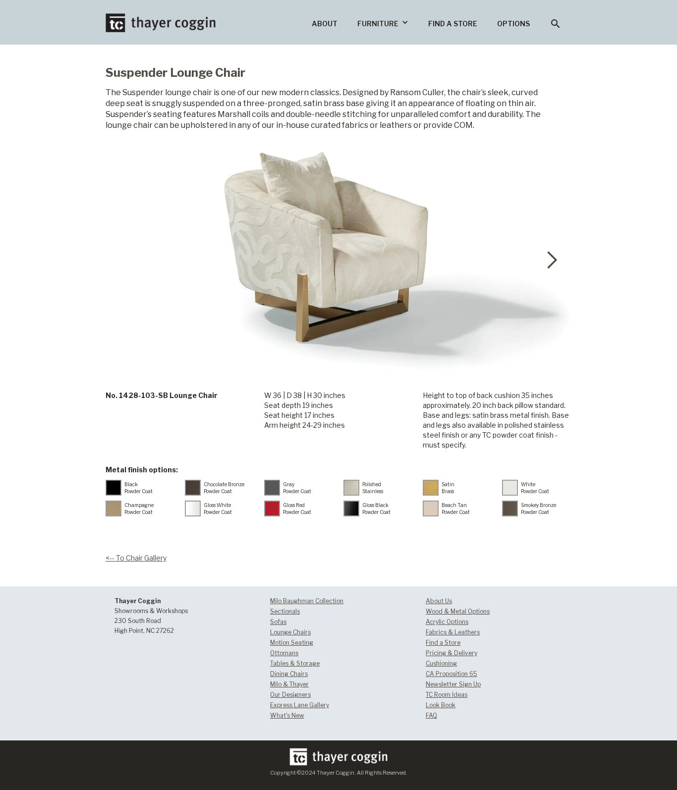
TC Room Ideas (446, 694)
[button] (382, 22)
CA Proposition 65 (451, 673)
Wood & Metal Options (458, 611)
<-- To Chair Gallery (136, 558)
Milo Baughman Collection (306, 601)
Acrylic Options (447, 621)
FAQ (431, 715)
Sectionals (285, 611)
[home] (161, 16)
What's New (287, 715)
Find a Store (443, 642)
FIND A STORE (452, 23)
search (556, 24)
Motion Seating (291, 642)
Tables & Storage (295, 663)
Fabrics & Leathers (453, 632)
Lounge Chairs (290, 632)
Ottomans (284, 653)
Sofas (278, 621)
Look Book (440, 705)
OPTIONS (513, 23)
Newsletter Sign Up (453, 684)
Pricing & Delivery (451, 653)
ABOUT (325, 23)
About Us (439, 601)
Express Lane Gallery (299, 705)
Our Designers (290, 694)
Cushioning (441, 663)
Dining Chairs (289, 673)
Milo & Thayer (289, 684)
